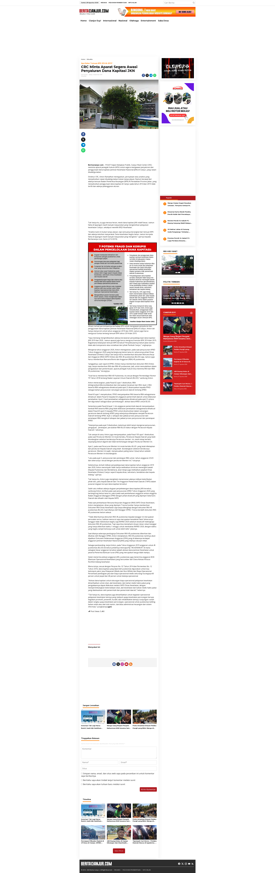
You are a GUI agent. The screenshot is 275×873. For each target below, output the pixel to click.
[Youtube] (126, 664)
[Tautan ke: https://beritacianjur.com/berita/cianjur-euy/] (191, 313)
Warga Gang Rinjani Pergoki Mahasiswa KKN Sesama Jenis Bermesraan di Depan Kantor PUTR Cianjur (118, 727)
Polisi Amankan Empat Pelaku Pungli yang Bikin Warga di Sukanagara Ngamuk (144, 727)
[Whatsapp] (154, 75)
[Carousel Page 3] (178, 303)
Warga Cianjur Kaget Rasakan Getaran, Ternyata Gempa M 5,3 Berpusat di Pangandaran (179, 204)
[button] (194, 3)
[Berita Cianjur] (93, 11)
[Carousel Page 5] (183, 303)
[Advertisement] (137, 40)
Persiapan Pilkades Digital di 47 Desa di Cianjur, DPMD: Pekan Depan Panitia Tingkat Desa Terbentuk (92, 842)
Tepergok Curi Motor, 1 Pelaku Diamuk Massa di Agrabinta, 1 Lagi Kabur (145, 842)
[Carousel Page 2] (175, 303)
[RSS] (130, 664)
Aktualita (83, 76)
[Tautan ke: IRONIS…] (178, 265)
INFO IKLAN (147, 870)
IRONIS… (167, 270)
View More (119, 851)
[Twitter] (118, 664)
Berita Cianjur (94, 870)
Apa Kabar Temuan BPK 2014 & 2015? (96, 63)
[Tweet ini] (147, 75)
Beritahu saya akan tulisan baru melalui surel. (104, 784)
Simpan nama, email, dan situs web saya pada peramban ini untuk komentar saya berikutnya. (117, 774)
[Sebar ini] (143, 75)
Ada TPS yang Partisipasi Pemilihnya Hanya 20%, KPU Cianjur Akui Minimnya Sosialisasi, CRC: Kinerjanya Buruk (176, 297)
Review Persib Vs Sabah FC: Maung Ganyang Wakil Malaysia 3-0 (180, 222)
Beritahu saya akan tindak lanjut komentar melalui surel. (109, 780)
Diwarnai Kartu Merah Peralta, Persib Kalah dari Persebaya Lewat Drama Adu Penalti (179, 213)
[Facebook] (114, 664)
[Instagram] (122, 664)
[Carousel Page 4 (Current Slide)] (180, 303)
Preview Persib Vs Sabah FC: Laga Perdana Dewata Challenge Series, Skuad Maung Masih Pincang (180, 239)
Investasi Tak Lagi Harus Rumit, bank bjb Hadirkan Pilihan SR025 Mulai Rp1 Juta (92, 727)
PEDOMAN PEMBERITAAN (132, 870)
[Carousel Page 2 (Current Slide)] (179, 272)
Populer (169, 198)
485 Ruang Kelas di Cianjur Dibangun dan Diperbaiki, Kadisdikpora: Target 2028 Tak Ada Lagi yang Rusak (117, 842)
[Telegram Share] (151, 75)
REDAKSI (117, 870)
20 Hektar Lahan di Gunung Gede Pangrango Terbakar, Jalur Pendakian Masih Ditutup (180, 231)
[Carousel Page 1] (176, 272)
